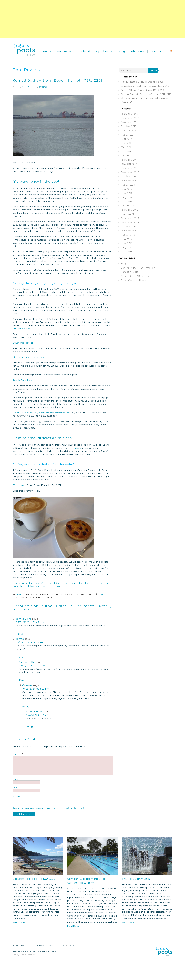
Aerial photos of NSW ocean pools (142, 81)
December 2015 (130, 218)
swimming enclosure (52, 586)
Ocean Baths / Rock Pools (136, 276)
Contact (156, 51)
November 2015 (130, 222)
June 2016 (126, 193)
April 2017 (126, 151)
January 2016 (129, 214)
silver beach (35, 586)
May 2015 (126, 247)
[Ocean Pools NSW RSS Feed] (171, 50)
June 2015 (126, 243)
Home (47, 51)
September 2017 (130, 130)
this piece (76, 448)
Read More (19, 922)
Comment (18, 754)
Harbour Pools (129, 272)
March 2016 (128, 205)
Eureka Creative (27, 955)
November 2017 (130, 122)
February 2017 (129, 160)
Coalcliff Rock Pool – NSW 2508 (34, 878)
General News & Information (138, 268)
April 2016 (126, 201)
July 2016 (126, 189)
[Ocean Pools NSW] (24, 49)
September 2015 (130, 230)
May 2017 (127, 147)
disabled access (64, 583)
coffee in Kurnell (47, 583)
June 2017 (127, 143)
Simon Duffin (27, 87)
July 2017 (126, 139)
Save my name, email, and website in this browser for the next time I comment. (48, 808)
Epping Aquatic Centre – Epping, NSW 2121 (146, 94)
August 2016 (128, 184)
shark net (24, 586)
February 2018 (129, 114)
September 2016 (130, 180)
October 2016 (128, 176)
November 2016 (130, 172)
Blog (122, 51)
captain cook (32, 583)
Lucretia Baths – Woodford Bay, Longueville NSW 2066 (50, 594)
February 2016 (129, 210)
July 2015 (126, 239)
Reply (19, 633)
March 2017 (128, 155)
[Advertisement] (81, 19)
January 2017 (129, 164)
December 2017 (130, 118)
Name (16, 779)
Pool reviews (66, 51)
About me (138, 51)
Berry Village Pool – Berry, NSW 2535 (143, 90)
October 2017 (129, 126)
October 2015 (128, 226)
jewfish (75, 583)
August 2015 (128, 235)
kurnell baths (86, 583)
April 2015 (126, 251)
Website (16, 796)
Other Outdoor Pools (133, 280)
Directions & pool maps (97, 51)
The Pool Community (136, 878)
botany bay (19, 583)
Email (16, 788)
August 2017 (128, 134)
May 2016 (126, 197)
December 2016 (130, 168)
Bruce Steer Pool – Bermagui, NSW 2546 (145, 86)
